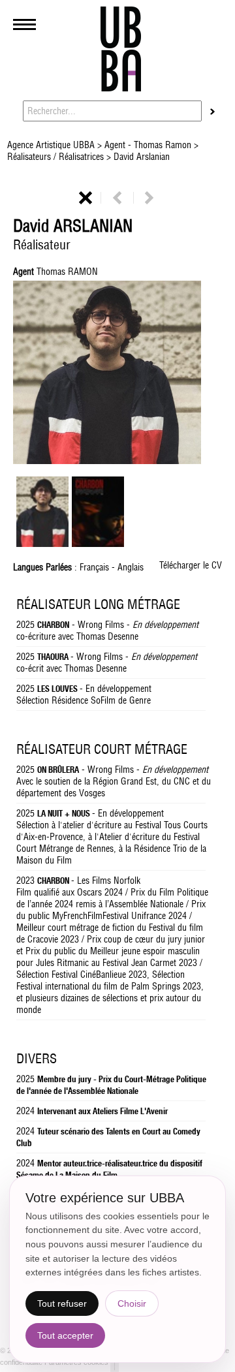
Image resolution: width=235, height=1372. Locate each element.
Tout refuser (62, 1303)
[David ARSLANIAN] (42, 544)
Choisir (132, 1303)
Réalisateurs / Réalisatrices (56, 157)
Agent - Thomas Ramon (147, 145)
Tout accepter (65, 1335)
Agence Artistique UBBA (52, 145)
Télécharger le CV (190, 565)
